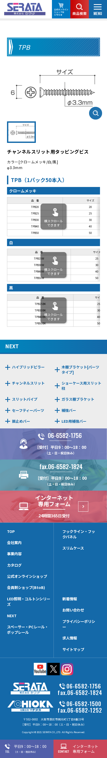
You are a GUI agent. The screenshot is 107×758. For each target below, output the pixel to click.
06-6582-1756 (65, 435)
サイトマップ (73, 649)
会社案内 (14, 542)
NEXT (12, 615)
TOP (11, 531)
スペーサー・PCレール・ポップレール (27, 629)
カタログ (14, 565)
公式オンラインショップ (27, 576)
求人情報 (69, 638)
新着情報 (69, 598)
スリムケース (73, 548)
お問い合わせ (73, 610)
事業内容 (14, 553)
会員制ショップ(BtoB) (26, 587)
